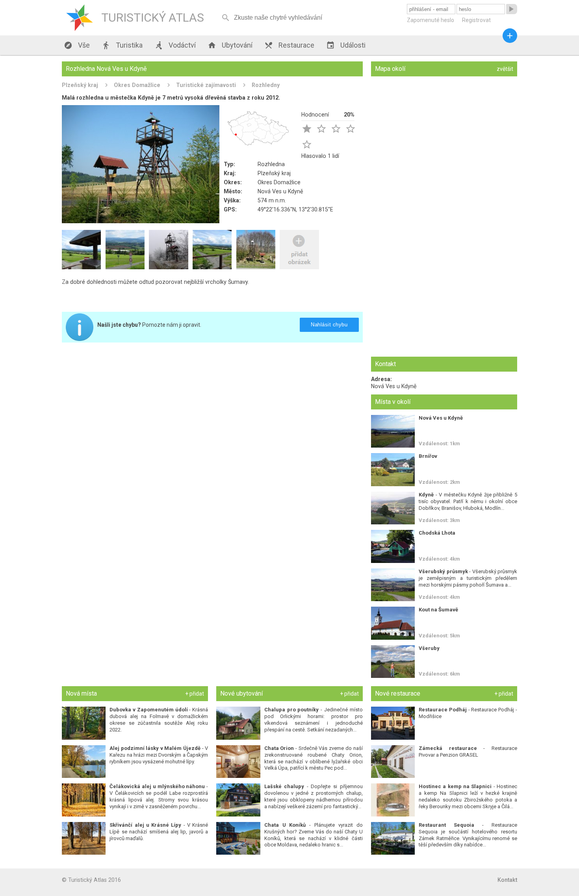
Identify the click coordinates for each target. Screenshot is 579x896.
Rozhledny (266, 85)
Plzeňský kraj (80, 85)
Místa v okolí (392, 401)
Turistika (122, 45)
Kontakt (507, 880)
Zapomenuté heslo (430, 20)
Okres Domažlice (137, 85)
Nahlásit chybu (329, 325)
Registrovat (476, 20)
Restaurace (289, 45)
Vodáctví (175, 45)
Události (346, 45)
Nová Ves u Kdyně (280, 191)
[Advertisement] (212, 403)
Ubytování (230, 45)
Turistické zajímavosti (206, 85)
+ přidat (194, 694)
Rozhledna (271, 164)
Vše (77, 45)
